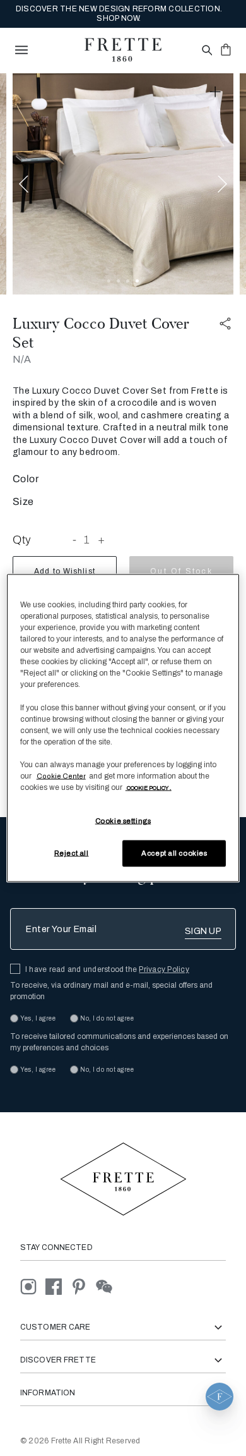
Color (25, 478)
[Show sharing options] (225, 324)
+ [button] (101, 539)
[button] (219, 1396)
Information (47, 1392)
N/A (22, 359)
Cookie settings (123, 821)
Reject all (71, 853)
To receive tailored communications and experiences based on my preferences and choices (119, 1042)
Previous (23, 183)
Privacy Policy (164, 969)
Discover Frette (58, 1360)
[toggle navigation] (21, 50)
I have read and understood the (107, 969)
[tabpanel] (123, 183)
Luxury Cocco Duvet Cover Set (101, 333)
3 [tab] (127, 281)
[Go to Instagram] (32, 1286)
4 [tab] (137, 281)
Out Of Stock (181, 571)
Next (222, 183)
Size (23, 501)
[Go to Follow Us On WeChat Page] (107, 1286)
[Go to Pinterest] (83, 1286)
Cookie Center (61, 775)
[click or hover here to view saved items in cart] (225, 49)
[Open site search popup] (206, 51)
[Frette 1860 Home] (123, 50)
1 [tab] (109, 281)
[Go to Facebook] (58, 1286)
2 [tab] (118, 281)
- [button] (75, 539)
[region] (123, 728)
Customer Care (55, 1327)
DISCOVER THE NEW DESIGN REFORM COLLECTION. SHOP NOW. (119, 13)
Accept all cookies (174, 853)
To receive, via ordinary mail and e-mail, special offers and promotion (111, 991)
